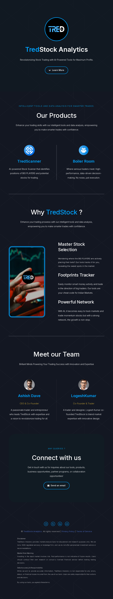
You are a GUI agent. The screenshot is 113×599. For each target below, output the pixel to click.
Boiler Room (83, 161)
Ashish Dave (29, 395)
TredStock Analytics (32, 531)
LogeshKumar (83, 395)
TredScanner (29, 161)
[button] (56, 70)
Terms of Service (84, 531)
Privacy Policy (68, 531)
